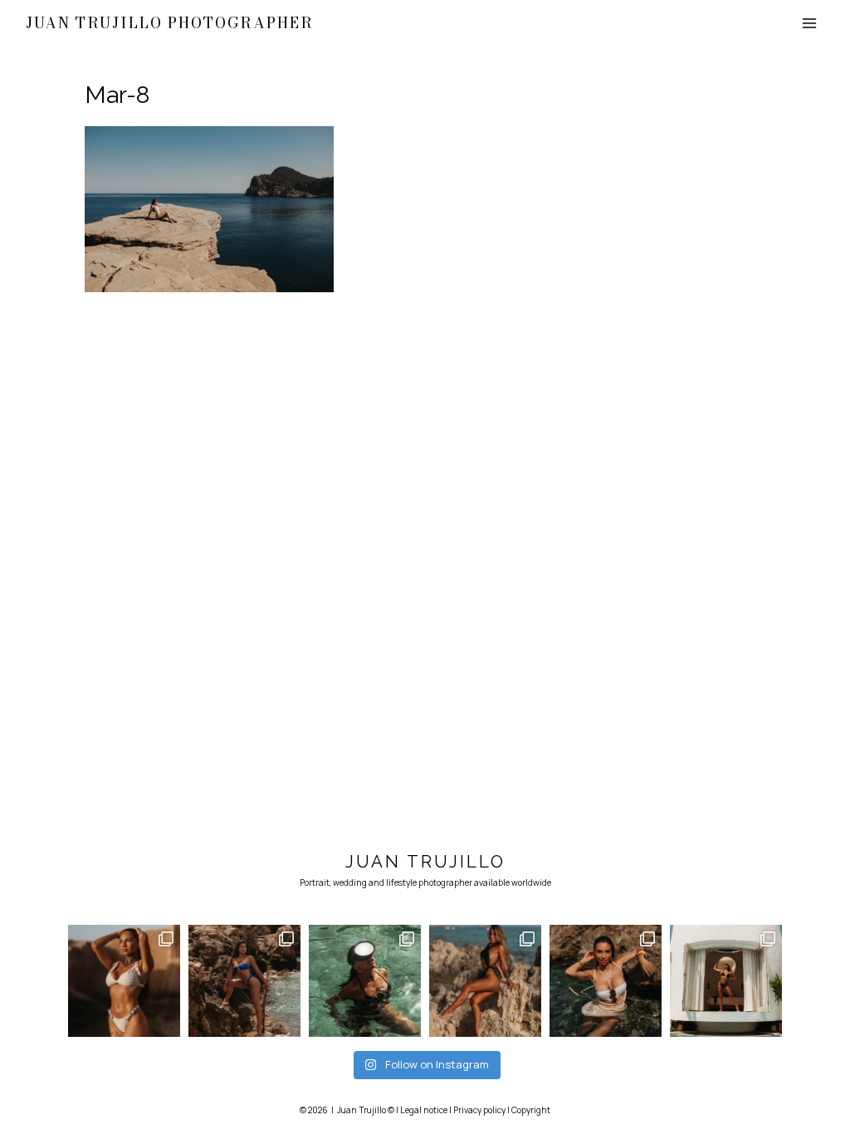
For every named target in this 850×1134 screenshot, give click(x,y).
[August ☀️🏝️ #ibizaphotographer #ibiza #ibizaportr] (485, 981)
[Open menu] (809, 23)
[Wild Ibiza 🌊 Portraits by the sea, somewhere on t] (244, 981)
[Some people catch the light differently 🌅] (124, 981)
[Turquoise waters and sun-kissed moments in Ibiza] (606, 981)
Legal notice (423, 1110)
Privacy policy (479, 1110)
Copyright (530, 1110)
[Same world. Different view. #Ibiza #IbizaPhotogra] (365, 981)
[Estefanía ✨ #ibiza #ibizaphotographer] (726, 981)
